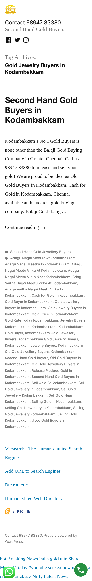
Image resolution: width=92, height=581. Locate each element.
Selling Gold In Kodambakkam (56, 401)
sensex (54, 567)
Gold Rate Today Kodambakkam (31, 320)
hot (3, 559)
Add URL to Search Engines (33, 471)
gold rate (58, 559)
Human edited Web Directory (34, 498)
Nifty (37, 576)
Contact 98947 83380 (33, 22)
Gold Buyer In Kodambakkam (29, 302)
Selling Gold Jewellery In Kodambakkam (38, 408)
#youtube (38, 567)
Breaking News (22, 559)
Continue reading (25, 227)
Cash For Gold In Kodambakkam (58, 295)
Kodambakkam (44, 327)
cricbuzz (23, 576)
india (44, 559)
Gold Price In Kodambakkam (55, 314)
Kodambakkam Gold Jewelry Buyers (48, 339)
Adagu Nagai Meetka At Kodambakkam (42, 258)
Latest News (56, 576)
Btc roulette (16, 485)
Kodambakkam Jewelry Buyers (30, 345)
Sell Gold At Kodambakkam (54, 383)
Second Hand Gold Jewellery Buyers (40, 252)
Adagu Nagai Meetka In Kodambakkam (37, 264)
